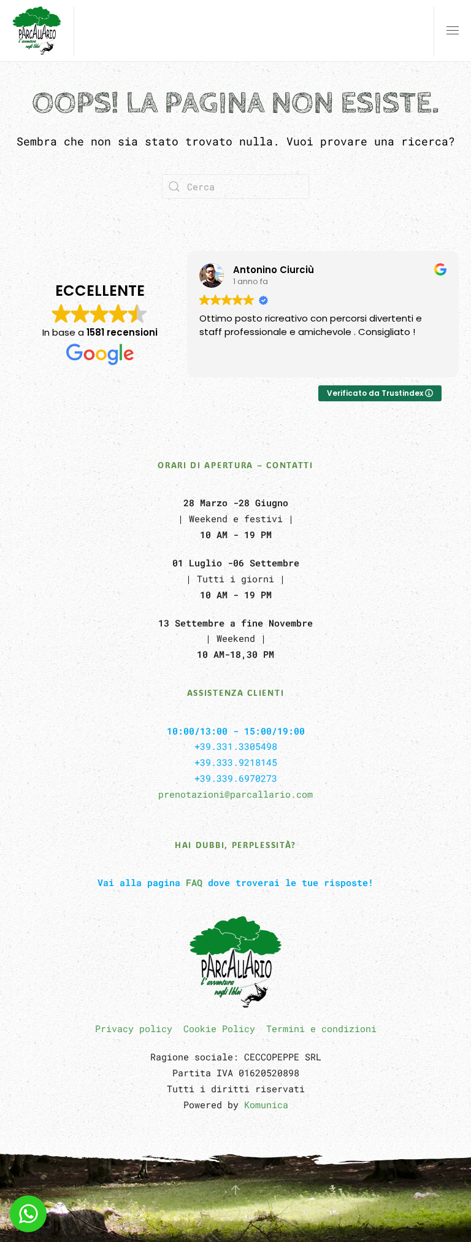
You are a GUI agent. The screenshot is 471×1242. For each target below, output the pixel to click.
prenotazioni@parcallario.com (235, 794)
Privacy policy (133, 1028)
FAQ (194, 882)
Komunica (266, 1104)
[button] (452, 30)
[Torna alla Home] (36, 30)
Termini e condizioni (321, 1028)
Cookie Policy (219, 1028)
